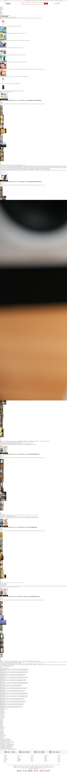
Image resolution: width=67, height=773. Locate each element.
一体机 (1, 10)
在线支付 (32, 758)
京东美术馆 (1, 13)
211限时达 (18, 758)
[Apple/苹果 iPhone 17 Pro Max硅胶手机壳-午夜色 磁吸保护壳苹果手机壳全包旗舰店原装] (3, 87)
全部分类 (1, 6)
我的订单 (32, 0)
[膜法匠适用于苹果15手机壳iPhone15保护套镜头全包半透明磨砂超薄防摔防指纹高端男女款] (12, 698)
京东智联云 (4, 749)
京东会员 (40, 0)
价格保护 (45, 758)
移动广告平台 (11, 749)
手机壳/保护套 (3, 15)
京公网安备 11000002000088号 (19, 766)
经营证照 (44, 768)
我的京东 (36, 0)
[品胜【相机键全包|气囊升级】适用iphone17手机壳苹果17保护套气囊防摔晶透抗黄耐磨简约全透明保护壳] (14, 671)
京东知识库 (1, 7)
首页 (0, 15)
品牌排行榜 (1, 8)
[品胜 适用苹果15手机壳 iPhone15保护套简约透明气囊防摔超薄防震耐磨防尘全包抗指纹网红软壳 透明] (13, 687)
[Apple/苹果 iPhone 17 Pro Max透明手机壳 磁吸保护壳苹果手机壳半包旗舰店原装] (3, 22)
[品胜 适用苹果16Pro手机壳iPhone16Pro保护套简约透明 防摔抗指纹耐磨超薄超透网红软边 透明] (13, 674)
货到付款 (32, 757)
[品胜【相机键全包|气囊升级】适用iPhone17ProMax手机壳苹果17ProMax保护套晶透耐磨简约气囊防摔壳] (14, 695)
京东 (10, 3)
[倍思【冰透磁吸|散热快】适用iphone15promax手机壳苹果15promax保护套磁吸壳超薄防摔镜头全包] (4, 449)
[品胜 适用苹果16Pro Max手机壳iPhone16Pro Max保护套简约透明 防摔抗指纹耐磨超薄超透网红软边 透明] (14, 682)
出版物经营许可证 (27, 767)
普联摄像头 (1, 9)
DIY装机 (59, 758)
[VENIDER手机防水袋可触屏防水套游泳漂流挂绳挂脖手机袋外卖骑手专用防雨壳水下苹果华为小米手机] (3, 29)
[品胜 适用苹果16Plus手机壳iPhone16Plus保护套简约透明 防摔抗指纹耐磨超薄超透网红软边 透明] (13, 679)
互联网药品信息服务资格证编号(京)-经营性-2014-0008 (37, 766)
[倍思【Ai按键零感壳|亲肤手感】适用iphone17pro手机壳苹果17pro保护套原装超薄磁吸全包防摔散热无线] (4, 177)
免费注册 (29, 0)
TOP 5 (1, 667)
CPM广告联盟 (7, 749)
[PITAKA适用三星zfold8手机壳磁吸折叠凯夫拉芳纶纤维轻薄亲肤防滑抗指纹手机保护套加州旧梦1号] (3, 51)
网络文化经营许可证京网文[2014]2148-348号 (37, 767)
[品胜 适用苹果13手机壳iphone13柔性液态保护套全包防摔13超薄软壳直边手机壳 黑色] (11, 706)
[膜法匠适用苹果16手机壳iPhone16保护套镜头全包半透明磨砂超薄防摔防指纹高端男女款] (12, 703)
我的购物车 (56, 3)
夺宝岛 (59, 757)
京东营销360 (14, 749)
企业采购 (44, 0)
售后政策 (45, 757)
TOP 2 (1, 445)
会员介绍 (5, 758)
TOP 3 (1, 518)
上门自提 (18, 757)
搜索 (46, 3)
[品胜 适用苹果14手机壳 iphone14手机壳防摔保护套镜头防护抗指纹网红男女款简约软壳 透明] (12, 690)
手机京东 (48, 0)
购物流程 (5, 757)
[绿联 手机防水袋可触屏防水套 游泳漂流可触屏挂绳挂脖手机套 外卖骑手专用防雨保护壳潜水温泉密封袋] (3, 58)
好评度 (2, 102)
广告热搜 (1, 749)
